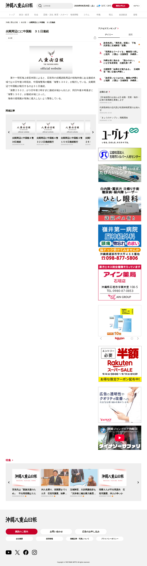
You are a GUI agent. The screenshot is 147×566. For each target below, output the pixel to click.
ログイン (137, 6)
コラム (86, 14)
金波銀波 (123, 14)
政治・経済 (24, 14)
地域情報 (74, 14)
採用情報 (49, 539)
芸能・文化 (48, 14)
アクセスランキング (107, 28)
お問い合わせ (56, 531)
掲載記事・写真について (79, 539)
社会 (36, 14)
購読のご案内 (21, 531)
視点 (111, 14)
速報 (135, 14)
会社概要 (19, 539)
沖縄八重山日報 (12, 22)
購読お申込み (120, 6)
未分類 (23, 22)
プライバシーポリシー (109, 539)
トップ (12, 14)
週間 (130, 34)
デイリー (109, 34)
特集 (98, 14)
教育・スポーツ (61, 14)
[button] (9, 132)
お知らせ (104, 92)
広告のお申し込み (90, 531)
